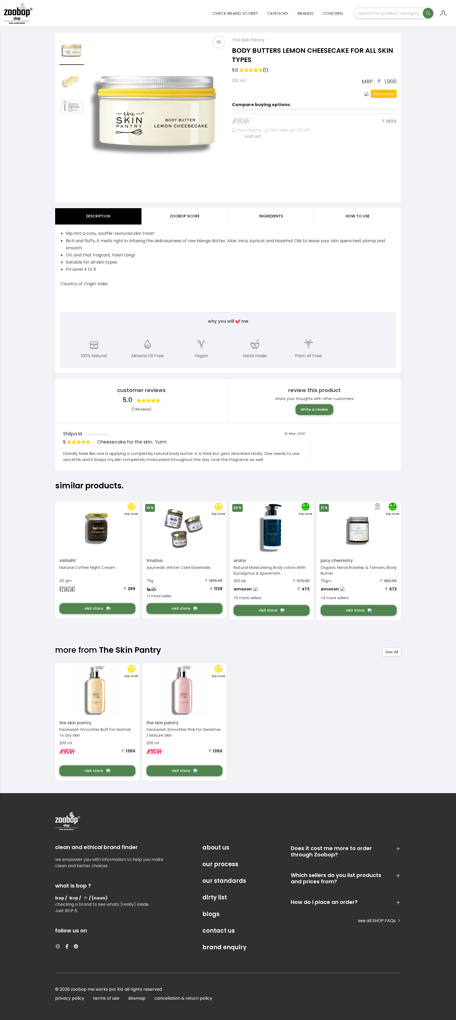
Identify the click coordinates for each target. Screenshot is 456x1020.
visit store (94, 608)
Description (98, 216)
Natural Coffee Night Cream (87, 567)
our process (220, 864)
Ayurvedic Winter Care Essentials (178, 567)
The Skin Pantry (248, 40)
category (278, 13)
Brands (306, 13)
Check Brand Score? (235, 13)
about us (215, 847)
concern (333, 13)
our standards (224, 881)
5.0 (250, 70)
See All (391, 652)
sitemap (136, 998)
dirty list (214, 897)
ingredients (271, 216)
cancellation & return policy (183, 998)
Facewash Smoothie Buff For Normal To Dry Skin (94, 732)
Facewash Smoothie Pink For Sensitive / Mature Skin (183, 732)
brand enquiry (224, 947)
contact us (218, 931)
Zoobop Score (185, 216)
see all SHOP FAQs (377, 921)
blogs (211, 914)
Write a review (314, 409)
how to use (357, 216)
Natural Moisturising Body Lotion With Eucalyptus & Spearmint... (270, 570)
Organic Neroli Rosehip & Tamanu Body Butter (359, 570)
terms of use (106, 998)
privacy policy (69, 998)
